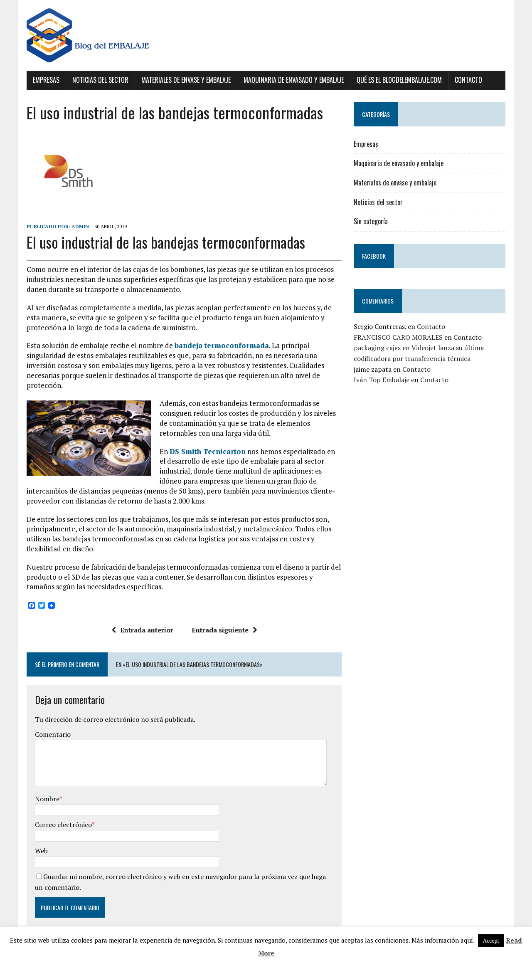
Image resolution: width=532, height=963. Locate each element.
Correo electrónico (63, 824)
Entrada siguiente (220, 630)
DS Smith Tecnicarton (208, 451)
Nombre (47, 798)
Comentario (53, 734)
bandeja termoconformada (222, 345)
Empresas (46, 80)
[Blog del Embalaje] (266, 35)
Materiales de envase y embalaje (186, 80)
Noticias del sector (100, 80)
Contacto (468, 80)
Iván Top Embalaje (381, 379)
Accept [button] (491, 940)
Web (41, 850)
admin (80, 226)
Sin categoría (371, 221)
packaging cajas (377, 347)
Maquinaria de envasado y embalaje (294, 80)
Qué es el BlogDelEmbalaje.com (399, 80)
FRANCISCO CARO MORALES (398, 337)
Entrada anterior (146, 630)
